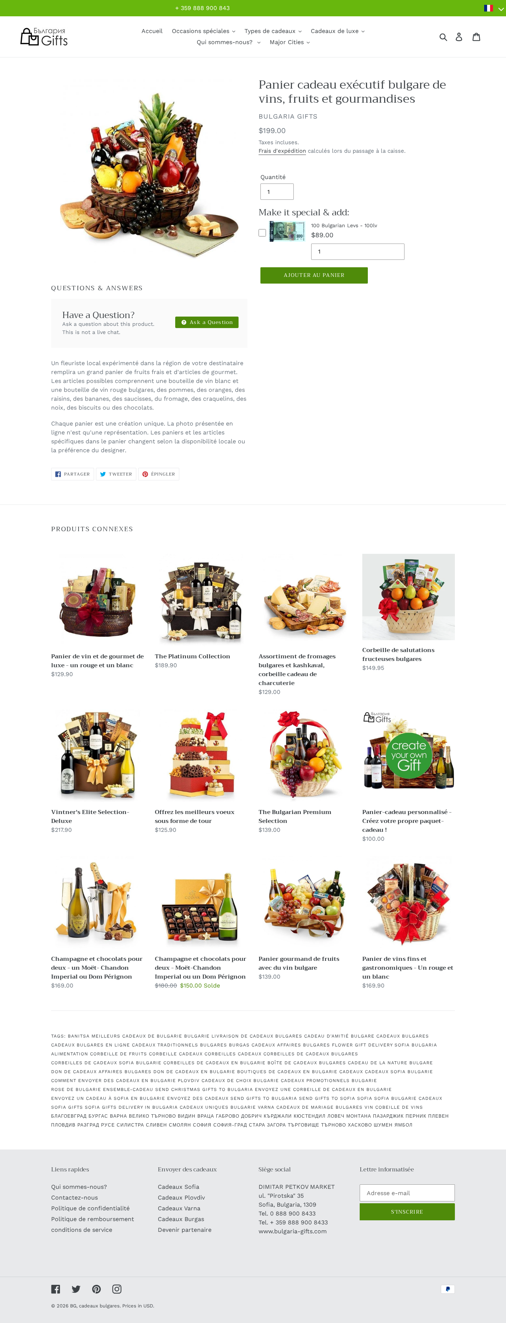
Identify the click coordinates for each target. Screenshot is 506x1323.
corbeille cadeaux (176, 1053)
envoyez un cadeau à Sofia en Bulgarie (108, 1098)
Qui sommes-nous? (79, 1186)
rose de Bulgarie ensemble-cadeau (102, 1089)
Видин (187, 1116)
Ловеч (335, 1116)
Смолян (180, 1125)
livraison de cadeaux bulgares (257, 1036)
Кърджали (278, 1116)
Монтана (358, 1116)
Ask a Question (210, 322)
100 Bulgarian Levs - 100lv (344, 225)
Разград (88, 1125)
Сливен (156, 1125)
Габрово (227, 1116)
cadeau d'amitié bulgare (339, 1036)
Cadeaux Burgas (181, 1219)
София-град (230, 1125)
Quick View (287, 243)
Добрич (251, 1116)
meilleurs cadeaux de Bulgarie (136, 1036)
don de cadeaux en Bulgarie (194, 1071)
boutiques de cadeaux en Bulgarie (287, 1071)
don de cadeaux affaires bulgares (101, 1071)
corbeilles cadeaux (233, 1053)
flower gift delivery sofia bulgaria (384, 1045)
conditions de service (81, 1229)
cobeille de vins (399, 1107)
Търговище (303, 1125)
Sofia (364, 1098)
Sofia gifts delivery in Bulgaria (131, 1107)
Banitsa (79, 1036)
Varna (266, 1107)
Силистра (130, 1125)
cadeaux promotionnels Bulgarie (329, 1080)
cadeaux (351, 1071)
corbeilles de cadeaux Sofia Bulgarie (106, 1062)
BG (73, 1306)
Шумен (383, 1125)
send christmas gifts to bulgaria (204, 1089)
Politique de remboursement (92, 1219)
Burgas (239, 1045)
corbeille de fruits (118, 1053)
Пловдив (63, 1125)
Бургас (98, 1116)
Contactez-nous (74, 1197)
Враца (205, 1116)
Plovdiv (189, 1080)
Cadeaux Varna (179, 1208)
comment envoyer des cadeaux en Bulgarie (113, 1080)
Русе (108, 1125)
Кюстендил (310, 1116)
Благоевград (69, 1116)
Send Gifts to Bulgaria (263, 1098)
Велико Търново (152, 1116)
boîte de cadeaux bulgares (306, 1062)
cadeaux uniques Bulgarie (218, 1107)
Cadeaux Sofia (178, 1186)
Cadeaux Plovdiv (181, 1197)
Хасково (360, 1125)
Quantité (273, 177)
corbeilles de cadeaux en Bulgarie (214, 1062)
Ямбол (404, 1125)
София (202, 1125)
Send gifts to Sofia (327, 1098)
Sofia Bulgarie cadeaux (408, 1098)
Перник (416, 1116)
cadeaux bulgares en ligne (90, 1045)
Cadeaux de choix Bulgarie (240, 1080)
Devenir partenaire (185, 1229)
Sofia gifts (67, 1107)
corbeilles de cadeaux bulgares (310, 1053)
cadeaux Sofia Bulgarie (399, 1071)
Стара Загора (267, 1125)
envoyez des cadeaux (198, 1098)
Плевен (438, 1116)
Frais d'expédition (282, 151)
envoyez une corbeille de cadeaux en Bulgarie (323, 1089)
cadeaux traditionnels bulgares (179, 1045)
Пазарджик (388, 1116)
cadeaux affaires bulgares (291, 1045)
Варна (118, 1116)
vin (368, 1107)
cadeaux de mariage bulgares (319, 1107)
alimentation (69, 1053)
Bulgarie (197, 1036)
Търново (333, 1125)
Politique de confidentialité (90, 1208)
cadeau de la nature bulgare (390, 1062)
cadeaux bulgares (402, 1036)
